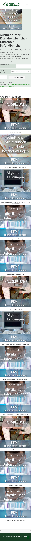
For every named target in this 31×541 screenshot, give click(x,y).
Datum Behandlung (4, 72)
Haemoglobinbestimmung (15, 239)
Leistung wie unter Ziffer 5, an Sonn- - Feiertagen (15, 344)
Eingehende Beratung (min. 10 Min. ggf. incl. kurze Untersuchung (15, 203)
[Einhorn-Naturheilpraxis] (11, 4)
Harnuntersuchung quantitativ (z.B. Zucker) (15, 379)
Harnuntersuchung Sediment (15, 274)
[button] (27, 4)
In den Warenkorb (17, 77)
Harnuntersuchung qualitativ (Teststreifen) (15, 415)
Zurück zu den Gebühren (15, 530)
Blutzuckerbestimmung (15, 485)
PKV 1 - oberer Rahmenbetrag (15, 84)
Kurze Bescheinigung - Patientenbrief (15, 167)
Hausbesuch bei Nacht (15, 309)
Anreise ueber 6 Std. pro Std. (15, 450)
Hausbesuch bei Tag (15, 132)
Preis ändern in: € (5, 64)
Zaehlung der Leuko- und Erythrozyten (16, 520)
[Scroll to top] (28, 537)
